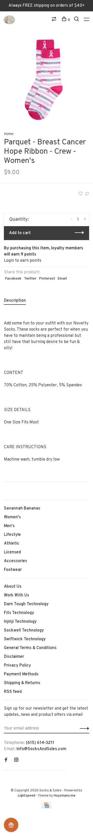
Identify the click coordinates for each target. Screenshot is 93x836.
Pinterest (47, 278)
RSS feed (13, 691)
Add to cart (20, 233)
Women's (12, 517)
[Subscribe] (83, 728)
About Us (12, 586)
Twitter (30, 278)
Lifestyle (12, 534)
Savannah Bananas (22, 508)
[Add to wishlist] (81, 194)
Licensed (12, 552)
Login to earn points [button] (22, 260)
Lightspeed (26, 796)
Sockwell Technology (24, 630)
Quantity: (19, 220)
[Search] (77, 20)
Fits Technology (19, 613)
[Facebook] (6, 760)
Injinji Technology (20, 621)
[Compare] (55, 20)
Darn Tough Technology (26, 604)
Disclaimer (14, 656)
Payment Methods (21, 674)
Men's (9, 526)
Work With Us (16, 595)
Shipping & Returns (22, 683)
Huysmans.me (64, 796)
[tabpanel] (46, 79)
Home (8, 134)
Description (15, 300)
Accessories (15, 561)
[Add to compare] (87, 194)
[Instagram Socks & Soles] (16, 760)
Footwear (13, 569)
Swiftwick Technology (25, 639)
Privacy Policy (17, 665)
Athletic (11, 543)
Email (62, 278)
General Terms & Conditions (30, 648)
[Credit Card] (46, 807)
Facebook (13, 278)
